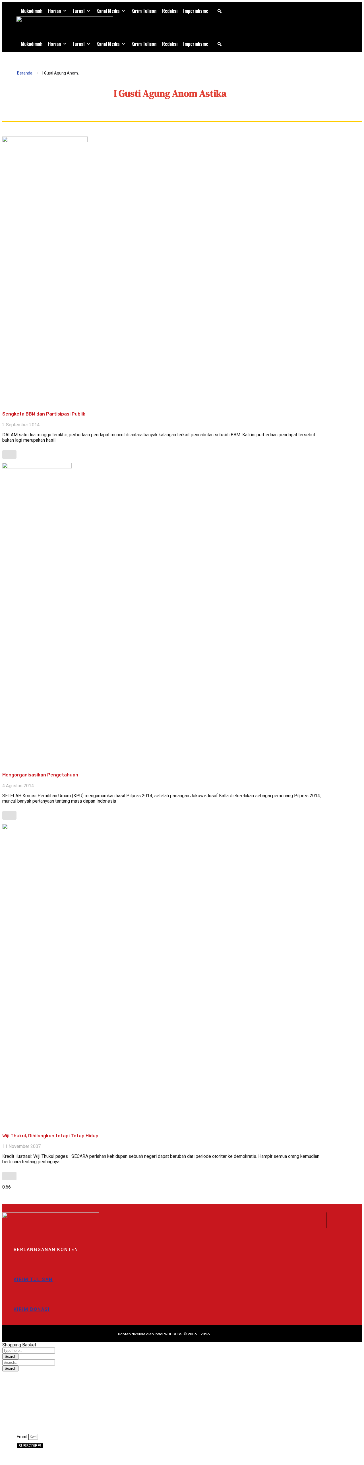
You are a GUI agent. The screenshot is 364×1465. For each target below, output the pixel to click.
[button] (219, 11)
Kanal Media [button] (107, 10)
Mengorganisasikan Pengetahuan (40, 775)
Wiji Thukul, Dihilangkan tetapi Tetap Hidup (50, 1135)
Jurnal (78, 10)
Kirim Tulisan (143, 10)
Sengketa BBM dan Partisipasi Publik (43, 414)
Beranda (24, 73)
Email (22, 1436)
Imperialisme (195, 10)
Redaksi (169, 10)
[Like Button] (9, 454)
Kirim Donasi (32, 1309)
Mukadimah (31, 10)
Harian (54, 10)
